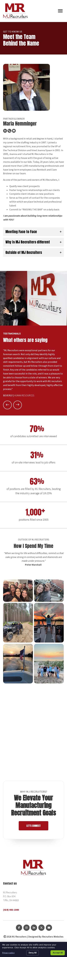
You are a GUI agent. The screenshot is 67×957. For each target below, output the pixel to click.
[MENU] (60, 11)
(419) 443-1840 (11, 910)
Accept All (58, 952)
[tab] (33, 231)
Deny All (32, 952)
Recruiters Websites (52, 936)
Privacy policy (8, 953)
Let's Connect (33, 826)
